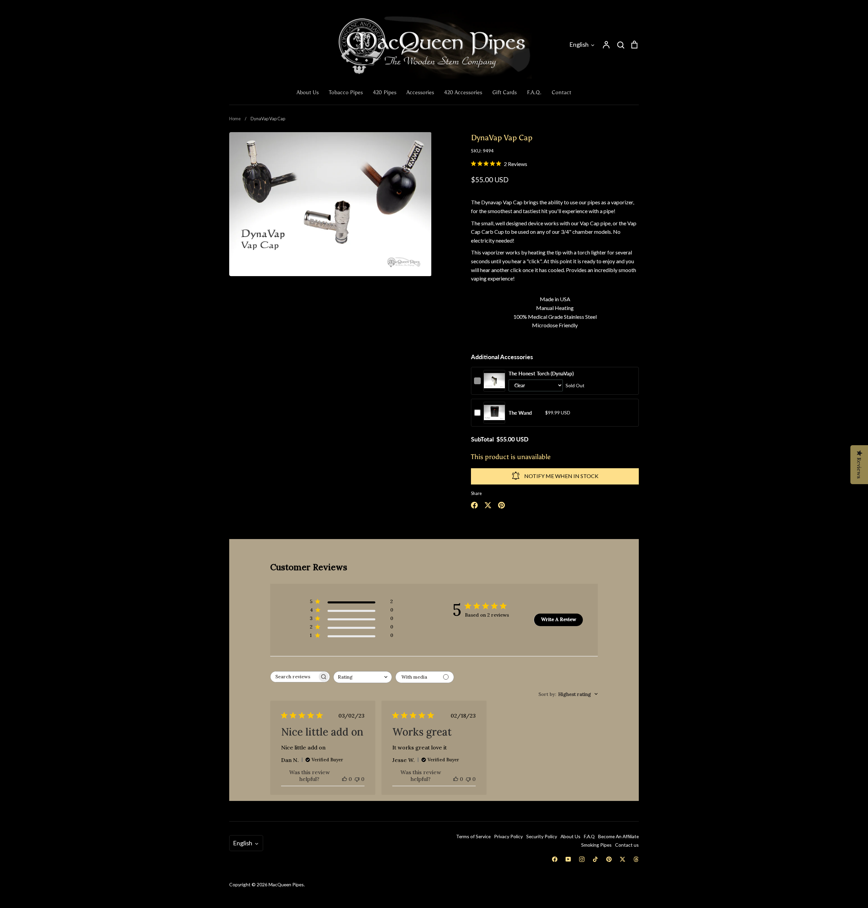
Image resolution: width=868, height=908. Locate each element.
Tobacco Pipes (346, 92)
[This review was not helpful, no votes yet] (357, 779)
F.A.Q (589, 836)
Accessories (420, 92)
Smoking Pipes (596, 845)
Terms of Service (473, 836)
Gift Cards (504, 92)
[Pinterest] (609, 859)
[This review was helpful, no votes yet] (344, 779)
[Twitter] (622, 859)
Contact (561, 92)
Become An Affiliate (618, 836)
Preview (494, 387)
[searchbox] (294, 677)
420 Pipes (384, 92)
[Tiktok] (595, 859)
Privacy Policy (508, 836)
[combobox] (362, 677)
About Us (308, 92)
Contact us (627, 845)
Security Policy (541, 836)
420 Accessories (463, 92)
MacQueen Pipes (286, 884)
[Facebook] (554, 859)
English (579, 44)
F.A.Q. (534, 92)
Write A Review (558, 619)
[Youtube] (568, 859)
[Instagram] (582, 859)
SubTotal (482, 439)
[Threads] (636, 859)
